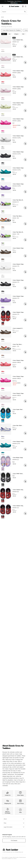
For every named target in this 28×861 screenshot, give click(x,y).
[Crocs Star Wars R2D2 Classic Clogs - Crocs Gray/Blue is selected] (2, 436)
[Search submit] (25, 11)
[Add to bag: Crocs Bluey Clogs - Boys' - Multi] (25, 465)
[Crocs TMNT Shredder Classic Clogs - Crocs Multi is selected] (2, 484)
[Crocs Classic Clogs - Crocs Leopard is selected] (2, 259)
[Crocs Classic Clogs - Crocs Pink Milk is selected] (2, 98)
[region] (14, 2)
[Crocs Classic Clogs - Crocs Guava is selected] (2, 82)
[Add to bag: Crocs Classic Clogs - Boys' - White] (25, 143)
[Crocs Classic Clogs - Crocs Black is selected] (2, 163)
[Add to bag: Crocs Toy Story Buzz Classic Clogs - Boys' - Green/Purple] (25, 207)
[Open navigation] (5, 6)
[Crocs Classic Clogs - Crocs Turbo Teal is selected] (2, 179)
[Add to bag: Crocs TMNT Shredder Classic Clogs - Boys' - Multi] (25, 481)
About (5, 819)
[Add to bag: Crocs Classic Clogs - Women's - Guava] (25, 368)
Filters (3, 34)
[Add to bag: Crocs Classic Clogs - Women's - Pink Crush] (25, 385)
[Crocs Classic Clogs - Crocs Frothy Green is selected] (2, 114)
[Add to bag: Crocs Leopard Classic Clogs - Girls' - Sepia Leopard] (25, 336)
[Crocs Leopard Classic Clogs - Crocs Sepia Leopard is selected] (2, 339)
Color (23, 34)
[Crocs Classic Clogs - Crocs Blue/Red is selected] (2, 323)
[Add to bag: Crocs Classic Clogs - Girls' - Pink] (25, 127)
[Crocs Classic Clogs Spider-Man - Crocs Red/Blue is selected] (2, 501)
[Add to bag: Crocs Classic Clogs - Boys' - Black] (25, 159)
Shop (5, 823)
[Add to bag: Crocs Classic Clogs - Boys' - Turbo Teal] (25, 175)
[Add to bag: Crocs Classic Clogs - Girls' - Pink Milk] (25, 94)
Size (9, 34)
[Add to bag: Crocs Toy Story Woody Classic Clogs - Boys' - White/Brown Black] (25, 352)
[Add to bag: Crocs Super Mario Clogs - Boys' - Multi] (25, 417)
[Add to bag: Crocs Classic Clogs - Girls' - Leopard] (25, 255)
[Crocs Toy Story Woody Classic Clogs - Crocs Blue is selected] (2, 227)
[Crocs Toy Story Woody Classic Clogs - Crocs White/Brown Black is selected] (2, 355)
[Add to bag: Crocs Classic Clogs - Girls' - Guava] (25, 78)
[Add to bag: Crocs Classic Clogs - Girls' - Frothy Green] (25, 110)
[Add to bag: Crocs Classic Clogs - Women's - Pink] (25, 401)
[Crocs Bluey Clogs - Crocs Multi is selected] (2, 468)
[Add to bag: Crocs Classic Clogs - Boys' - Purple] (25, 191)
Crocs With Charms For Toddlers (12, 30)
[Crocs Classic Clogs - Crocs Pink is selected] (2, 131)
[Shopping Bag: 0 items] (25, 6)
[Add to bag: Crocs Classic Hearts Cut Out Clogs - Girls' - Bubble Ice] (25, 46)
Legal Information (8, 827)
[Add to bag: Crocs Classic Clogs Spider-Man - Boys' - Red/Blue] (25, 497)
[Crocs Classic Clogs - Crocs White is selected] (2, 147)
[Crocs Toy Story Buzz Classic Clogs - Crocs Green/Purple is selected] (2, 211)
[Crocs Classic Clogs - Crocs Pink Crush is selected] (2, 388)
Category (16, 34)
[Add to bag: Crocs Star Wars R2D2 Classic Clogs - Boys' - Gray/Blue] (25, 433)
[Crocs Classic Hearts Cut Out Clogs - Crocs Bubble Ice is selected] (2, 50)
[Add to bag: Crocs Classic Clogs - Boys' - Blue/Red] (25, 319)
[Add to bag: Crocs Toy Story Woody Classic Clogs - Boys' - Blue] (25, 223)
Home (2, 17)
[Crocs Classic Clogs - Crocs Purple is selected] (2, 195)
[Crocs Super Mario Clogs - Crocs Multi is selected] (2, 420)
